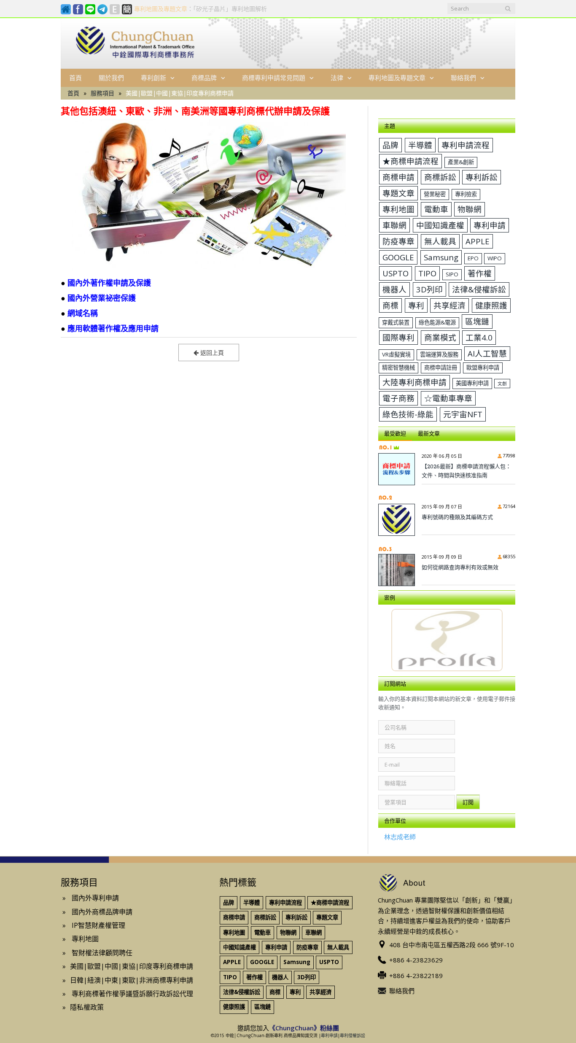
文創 (502, 383)
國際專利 (398, 337)
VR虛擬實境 (396, 354)
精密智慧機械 (398, 367)
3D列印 (429, 289)
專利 (416, 305)
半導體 (420, 145)
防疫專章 (398, 241)
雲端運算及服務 (439, 354)
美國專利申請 (472, 383)
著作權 (480, 273)
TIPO (427, 273)
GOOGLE (398, 257)
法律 (337, 77)
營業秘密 (435, 194)
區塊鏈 (477, 321)
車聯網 (394, 225)
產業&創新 (461, 162)
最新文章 (429, 433)
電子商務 (398, 398)
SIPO (452, 274)
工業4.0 (479, 337)
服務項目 (102, 93)
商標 (390, 305)
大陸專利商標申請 (414, 382)
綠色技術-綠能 (407, 414)
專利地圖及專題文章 (397, 77)
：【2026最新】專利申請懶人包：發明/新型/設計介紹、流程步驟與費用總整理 (247, 9)
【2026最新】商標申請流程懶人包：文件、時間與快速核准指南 (466, 470)
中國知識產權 (440, 225)
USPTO (395, 273)
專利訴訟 (482, 177)
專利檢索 (466, 194)
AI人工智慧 (487, 353)
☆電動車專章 (448, 398)
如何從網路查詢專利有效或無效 (460, 567)
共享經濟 (449, 305)
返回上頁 (211, 353)
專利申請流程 (465, 145)
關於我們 (111, 77)
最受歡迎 (395, 433)
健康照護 (491, 305)
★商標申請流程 (410, 161)
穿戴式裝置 (395, 322)
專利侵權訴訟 (352, 1031)
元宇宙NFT (462, 414)
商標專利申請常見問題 (273, 77)
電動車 (436, 209)
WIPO (494, 258)
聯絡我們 (463, 77)
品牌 (390, 145)
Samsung (441, 257)
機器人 (394, 289)
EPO (473, 258)
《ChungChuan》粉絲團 (304, 1023)
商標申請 (398, 177)
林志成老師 (400, 832)
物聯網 (470, 209)
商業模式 (440, 337)
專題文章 (398, 193)
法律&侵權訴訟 (479, 289)
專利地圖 (398, 209)
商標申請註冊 (440, 367)
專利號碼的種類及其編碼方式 (457, 517)
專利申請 (490, 225)
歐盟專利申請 (482, 367)
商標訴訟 (440, 177)
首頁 (75, 77)
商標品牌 (204, 77)
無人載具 (440, 241)
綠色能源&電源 (437, 322)
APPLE (478, 241)
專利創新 (153, 77)
